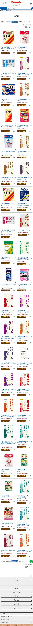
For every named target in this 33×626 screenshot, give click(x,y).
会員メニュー (16, 600)
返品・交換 (16, 592)
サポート (16, 604)
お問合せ (16, 596)
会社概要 (3, 614)
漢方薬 (8, 10)
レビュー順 (28, 21)
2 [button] (27, 27)
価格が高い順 (21, 21)
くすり (5, 10)
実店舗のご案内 (4, 622)
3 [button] (29, 27)
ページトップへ (31, 576)
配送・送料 (16, 588)
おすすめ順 (8, 21)
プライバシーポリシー (6, 619)
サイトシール (16, 608)
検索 (32, 8)
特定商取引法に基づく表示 (7, 616)
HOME (1, 10)
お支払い (16, 584)
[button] (31, 27)
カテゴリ (16, 580)
